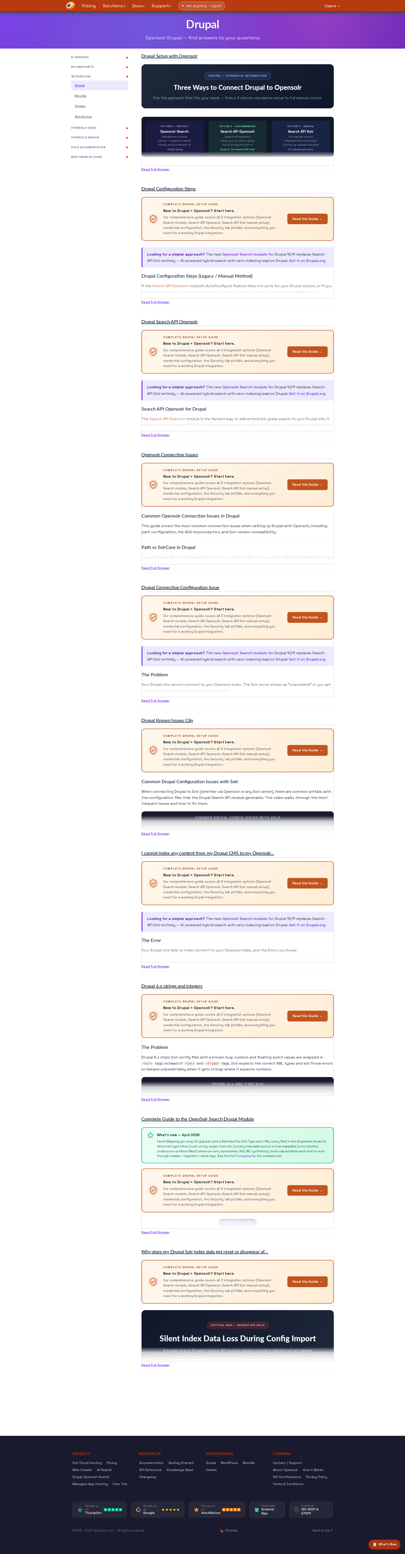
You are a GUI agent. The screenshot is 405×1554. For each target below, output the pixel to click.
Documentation (151, 1463)
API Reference (150, 1470)
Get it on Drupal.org (307, 260)
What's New (384, 1544)
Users (331, 5)
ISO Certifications (287, 1477)
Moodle (81, 96)
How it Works (313, 1470)
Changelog (243, 1156)
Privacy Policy (316, 1477)
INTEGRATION (80, 76)
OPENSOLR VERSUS (85, 137)
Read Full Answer (155, 169)
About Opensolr (285, 1470)
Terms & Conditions (288, 1484)
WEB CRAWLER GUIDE (86, 157)
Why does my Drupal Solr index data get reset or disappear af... (204, 1252)
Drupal (80, 85)
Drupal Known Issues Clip (167, 720)
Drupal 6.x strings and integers (171, 986)
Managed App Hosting (90, 1484)
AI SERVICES (80, 57)
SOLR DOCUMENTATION (88, 147)
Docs (137, 5)
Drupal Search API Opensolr (169, 322)
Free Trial (120, 1484)
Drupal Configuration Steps (168, 189)
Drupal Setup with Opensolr (169, 56)
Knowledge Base (180, 1470)
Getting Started (181, 1463)
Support (160, 5)
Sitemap (231, 1530)
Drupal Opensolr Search (90, 1477)
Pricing (89, 5)
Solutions (113, 5)
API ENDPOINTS (82, 67)
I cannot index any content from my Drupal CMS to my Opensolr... (207, 853)
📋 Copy (322, 962)
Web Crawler (82, 1470)
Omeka (80, 106)
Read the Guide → (307, 219)
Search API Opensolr (170, 286)
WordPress (229, 1463)
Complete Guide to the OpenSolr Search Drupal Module (197, 1119)
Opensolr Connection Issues (169, 455)
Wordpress (83, 116)
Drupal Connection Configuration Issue (180, 587)
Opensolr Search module (244, 254)
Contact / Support (287, 1463)
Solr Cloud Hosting (87, 1463)
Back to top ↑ (323, 1530)
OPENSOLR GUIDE (84, 128)
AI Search (104, 1470)
